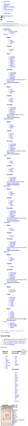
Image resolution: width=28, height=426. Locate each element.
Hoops (11, 62)
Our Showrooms (8, 365)
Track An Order (16, 359)
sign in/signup (10, 21)
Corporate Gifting (17, 365)
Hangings (12, 61)
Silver (11, 43)
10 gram (12, 305)
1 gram (11, 301)
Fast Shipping (7, 13)
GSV (5, 8)
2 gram (11, 303)
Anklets (12, 327)
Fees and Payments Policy (17, 389)
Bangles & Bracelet (8, 118)
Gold (11, 40)
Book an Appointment (9, 6)
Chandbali (12, 56)
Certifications (8, 362)
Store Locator (7, 4)
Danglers (12, 58)
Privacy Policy (16, 381)
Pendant (16, 342)
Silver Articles (13, 325)
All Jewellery (7, 28)
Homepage (12, 344)
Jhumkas (12, 63)
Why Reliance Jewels (7, 360)
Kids (11, 50)
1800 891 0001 (14, 423)
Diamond (12, 41)
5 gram (11, 304)
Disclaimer (17, 401)
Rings (5, 83)
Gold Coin (12, 290)
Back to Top (4, 347)
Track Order (7, 1)
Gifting (11, 75)
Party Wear (12, 76)
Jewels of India (13, 31)
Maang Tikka (13, 324)
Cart (3, 17)
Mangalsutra (7, 222)
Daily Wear (13, 74)
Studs (11, 65)
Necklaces (6, 251)
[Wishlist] (1, 20)
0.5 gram (12, 300)
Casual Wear (13, 72)
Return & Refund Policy (16, 374)
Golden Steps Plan (8, 9)
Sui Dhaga (12, 66)
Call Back (6, 5)
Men (11, 100)
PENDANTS (7, 186)
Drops (11, 59)
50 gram (12, 316)
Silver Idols (21, 342)
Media (7, 366)
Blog (6, 368)
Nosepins (12, 323)
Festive (11, 110)
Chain (5, 155)
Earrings (6, 34)
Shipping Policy (16, 378)
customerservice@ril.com (18, 419)
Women (12, 49)
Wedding (12, 78)
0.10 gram (12, 297)
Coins (5, 283)
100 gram (12, 317)
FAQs (16, 356)
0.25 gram (12, 298)
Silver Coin (13, 291)
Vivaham (12, 33)
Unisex (11, 101)
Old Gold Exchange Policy (17, 384)
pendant (18, 331)
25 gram (12, 314)
